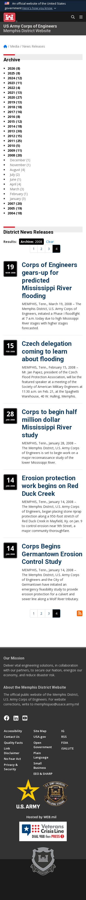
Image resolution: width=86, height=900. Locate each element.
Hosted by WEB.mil (41, 817)
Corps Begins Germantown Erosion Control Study (52, 553)
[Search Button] (71, 17)
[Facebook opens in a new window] (6, 718)
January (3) (18, 198)
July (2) (15, 174)
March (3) (17, 189)
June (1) (15, 179)
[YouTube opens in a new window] (24, 718)
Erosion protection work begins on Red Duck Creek (50, 485)
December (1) (20, 160)
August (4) (17, 170)
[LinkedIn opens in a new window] (16, 718)
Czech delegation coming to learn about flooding (47, 351)
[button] (39, 8)
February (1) (19, 194)
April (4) (15, 184)
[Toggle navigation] (79, 17)
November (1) (20, 165)
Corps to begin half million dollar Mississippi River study (49, 423)
